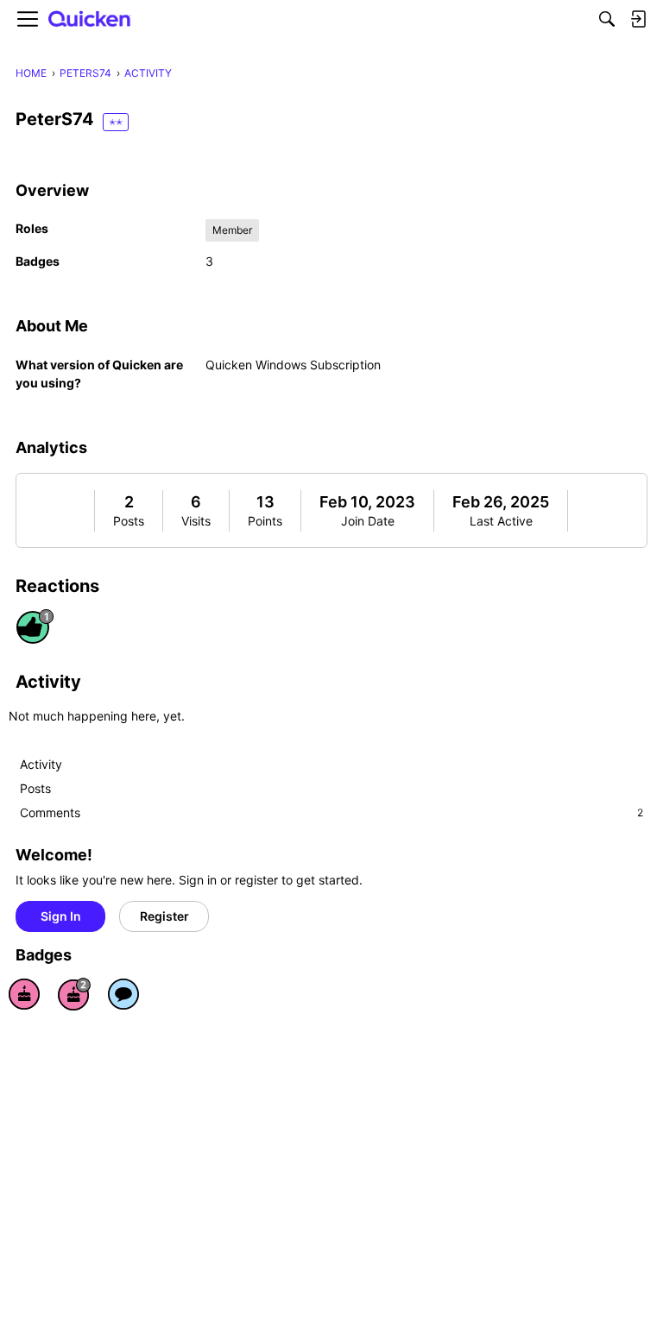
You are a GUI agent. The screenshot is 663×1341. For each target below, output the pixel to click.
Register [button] (164, 916)
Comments (331, 812)
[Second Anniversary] (74, 994)
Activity (41, 764)
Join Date (368, 520)
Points (265, 520)
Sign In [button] (61, 916)
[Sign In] (638, 19)
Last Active (501, 520)
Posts (128, 520)
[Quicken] (89, 19)
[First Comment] (123, 994)
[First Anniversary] (24, 994)
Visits (196, 520)
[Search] (606, 19)
